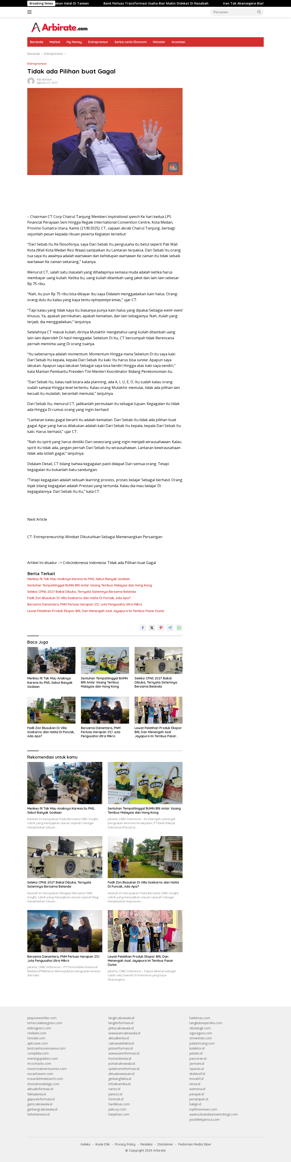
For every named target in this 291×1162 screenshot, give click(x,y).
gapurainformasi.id (41, 1099)
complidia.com (38, 1053)
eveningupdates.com (42, 1058)
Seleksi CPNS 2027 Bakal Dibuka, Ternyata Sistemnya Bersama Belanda (81, 592)
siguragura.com (200, 1033)
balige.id (195, 1104)
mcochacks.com (39, 1063)
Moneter (159, 42)
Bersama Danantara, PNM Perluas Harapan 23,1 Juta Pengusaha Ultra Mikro (84, 604)
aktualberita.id (118, 1038)
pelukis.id (196, 1053)
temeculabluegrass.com (44, 1023)
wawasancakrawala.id (124, 1033)
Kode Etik (102, 1144)
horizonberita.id (119, 1058)
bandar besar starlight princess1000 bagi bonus (224, 53)
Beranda (36, 42)
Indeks (85, 1144)
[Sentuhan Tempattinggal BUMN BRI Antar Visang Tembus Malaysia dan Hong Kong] (105, 660)
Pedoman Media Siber (194, 1144)
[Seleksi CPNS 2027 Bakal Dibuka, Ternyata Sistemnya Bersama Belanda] (159, 660)
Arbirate (159, 1150)
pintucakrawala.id (121, 1028)
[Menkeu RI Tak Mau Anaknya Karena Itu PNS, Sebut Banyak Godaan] (51, 660)
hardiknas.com (119, 1104)
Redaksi (146, 1144)
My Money (74, 42)
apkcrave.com (37, 1043)
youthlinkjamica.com (204, 1119)
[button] (259, 11)
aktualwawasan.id (121, 1074)
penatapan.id (198, 1099)
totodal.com (36, 1038)
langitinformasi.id (120, 1023)
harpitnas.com (118, 1114)
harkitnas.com (199, 1018)
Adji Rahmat (44, 79)
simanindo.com (200, 1038)
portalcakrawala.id (121, 1063)
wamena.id (197, 1089)
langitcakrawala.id (121, 1018)
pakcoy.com (117, 1109)
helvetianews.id (38, 1114)
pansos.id (115, 1094)
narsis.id (114, 1089)
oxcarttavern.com (40, 1074)
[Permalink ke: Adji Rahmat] (31, 81)
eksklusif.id (197, 1074)
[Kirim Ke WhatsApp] (179, 627)
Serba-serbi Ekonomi (131, 42)
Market (55, 42)
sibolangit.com (200, 1028)
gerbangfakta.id (119, 1079)
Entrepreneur (98, 42)
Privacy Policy (125, 1144)
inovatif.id (196, 1079)
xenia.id (194, 1084)
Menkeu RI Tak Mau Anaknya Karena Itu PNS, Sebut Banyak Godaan (78, 579)
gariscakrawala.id (39, 1104)
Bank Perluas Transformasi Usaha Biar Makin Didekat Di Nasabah (93, 3)
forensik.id (115, 1099)
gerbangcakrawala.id (42, 1109)
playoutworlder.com (42, 1018)
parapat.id (196, 1094)
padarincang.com (202, 1043)
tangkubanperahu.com (205, 1023)
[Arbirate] (58, 27)
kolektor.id (197, 1048)
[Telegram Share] (170, 627)
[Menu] (30, 12)
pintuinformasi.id (120, 1048)
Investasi (178, 42)
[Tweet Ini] (151, 627)
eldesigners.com (39, 1028)
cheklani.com (36, 1033)
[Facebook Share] (142, 627)
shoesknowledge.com (43, 1084)
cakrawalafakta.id (121, 1043)
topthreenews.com (203, 1109)
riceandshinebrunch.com (45, 1079)
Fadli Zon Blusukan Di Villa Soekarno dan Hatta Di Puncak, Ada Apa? (79, 598)
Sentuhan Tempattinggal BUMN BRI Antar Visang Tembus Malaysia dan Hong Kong (89, 585)
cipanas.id (196, 1069)
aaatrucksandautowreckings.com (213, 1114)
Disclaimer (165, 1144)
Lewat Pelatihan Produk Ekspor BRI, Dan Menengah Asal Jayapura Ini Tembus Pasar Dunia (95, 611)
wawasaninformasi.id (123, 1053)
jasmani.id (196, 1063)
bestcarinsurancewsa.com (46, 1048)
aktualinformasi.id (40, 1089)
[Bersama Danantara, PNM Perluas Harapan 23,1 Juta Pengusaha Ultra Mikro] (105, 710)
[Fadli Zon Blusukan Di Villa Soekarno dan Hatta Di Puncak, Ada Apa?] (51, 710)
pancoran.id (197, 1058)
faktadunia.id (36, 1094)
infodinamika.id (119, 1084)
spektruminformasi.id (123, 1069)
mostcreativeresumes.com (47, 1069)
